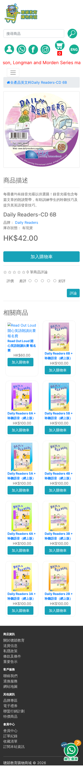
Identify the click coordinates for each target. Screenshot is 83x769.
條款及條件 (12, 656)
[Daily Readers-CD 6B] (41, 129)
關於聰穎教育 (14, 640)
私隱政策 (10, 651)
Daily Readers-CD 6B (49, 82)
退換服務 (10, 681)
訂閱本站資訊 (14, 746)
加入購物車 (42, 256)
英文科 (26, 82)
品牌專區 (10, 700)
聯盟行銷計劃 (14, 711)
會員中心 (10, 730)
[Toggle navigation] (13, 72)
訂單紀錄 (10, 736)
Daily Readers (26, 222)
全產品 (15, 82)
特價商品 (10, 716)
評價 (10, 281)
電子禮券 (10, 706)
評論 (73, 293)
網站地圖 (10, 686)
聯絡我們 (10, 676)
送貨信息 (10, 645)
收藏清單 (10, 741)
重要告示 (10, 661)
